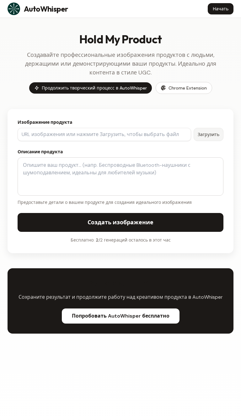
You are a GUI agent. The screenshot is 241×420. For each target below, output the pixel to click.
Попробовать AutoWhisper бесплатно (120, 316)
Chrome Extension (188, 88)
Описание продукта (40, 152)
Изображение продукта (45, 122)
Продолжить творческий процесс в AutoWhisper (94, 88)
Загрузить (208, 134)
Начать (220, 9)
